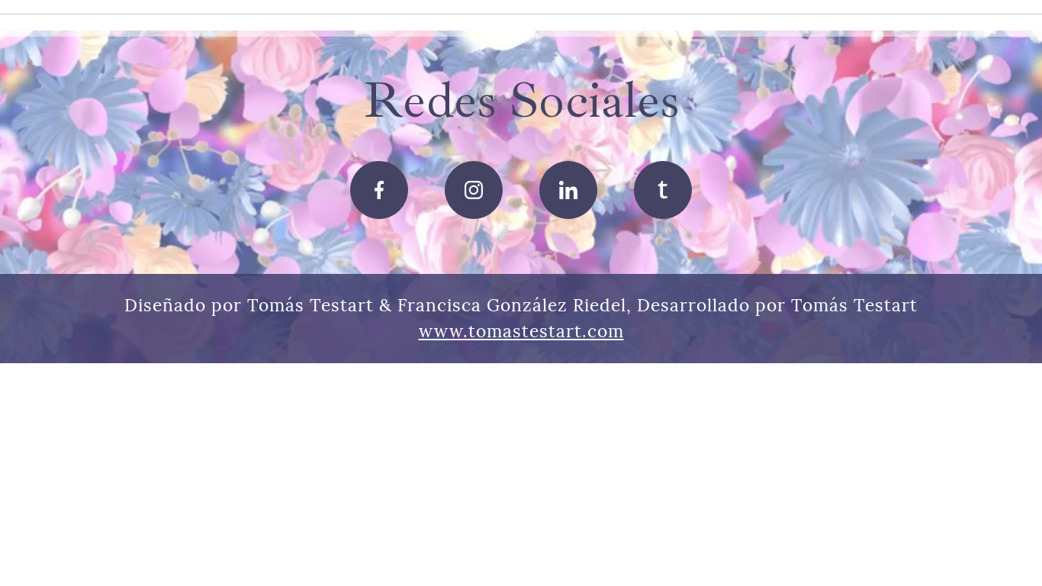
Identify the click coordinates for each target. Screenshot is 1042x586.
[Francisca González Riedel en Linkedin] (568, 190)
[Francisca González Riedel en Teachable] (663, 190)
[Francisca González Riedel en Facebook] (379, 190)
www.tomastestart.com (521, 331)
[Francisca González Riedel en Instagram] (474, 190)
